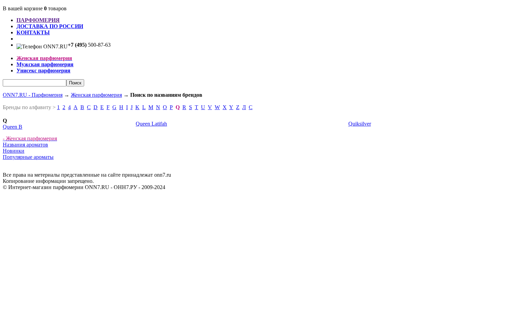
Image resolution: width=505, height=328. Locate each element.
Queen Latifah (151, 124)
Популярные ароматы (28, 157)
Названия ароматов (25, 145)
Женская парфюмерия (96, 95)
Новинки (13, 151)
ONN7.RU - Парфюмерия (33, 95)
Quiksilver (359, 124)
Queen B (12, 127)
